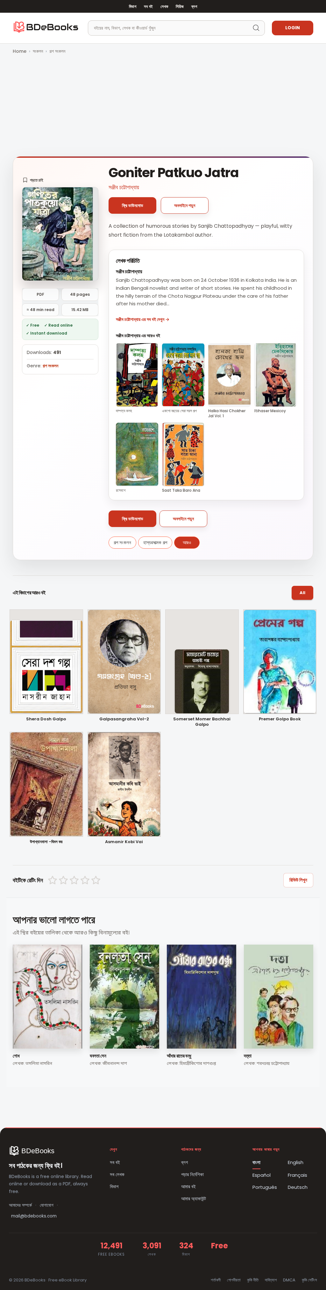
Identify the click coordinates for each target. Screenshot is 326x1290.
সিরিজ (179, 6)
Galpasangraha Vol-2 (124, 719)
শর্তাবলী (216, 1280)
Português (264, 1187)
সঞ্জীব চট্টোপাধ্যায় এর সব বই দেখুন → (142, 319)
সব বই (148, 6)
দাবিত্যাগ (271, 1280)
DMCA (289, 1280)
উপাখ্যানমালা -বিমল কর (46, 842)
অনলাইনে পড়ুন (184, 205)
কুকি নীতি (253, 1280)
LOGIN (292, 27)
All (302, 593)
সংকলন (38, 51)
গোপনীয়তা (234, 1280)
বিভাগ (132, 6)
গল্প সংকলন (57, 51)
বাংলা (256, 1162)
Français (297, 1175)
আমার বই (188, 1186)
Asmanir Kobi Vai (124, 842)
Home (19, 51)
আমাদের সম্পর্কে (20, 1205)
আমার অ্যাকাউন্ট (193, 1198)
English (295, 1162)
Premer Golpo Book (280, 719)
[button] (33, 180)
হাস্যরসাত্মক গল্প (155, 542)
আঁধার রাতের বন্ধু (179, 1055)
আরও (187, 542)
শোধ (16, 1055)
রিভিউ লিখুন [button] (298, 880)
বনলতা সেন (98, 1055)
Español (261, 1175)
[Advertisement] (163, 105)
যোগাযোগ (46, 1205)
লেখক (164, 6)
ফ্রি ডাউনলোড (132, 205)
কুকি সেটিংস (309, 1280)
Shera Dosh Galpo (46, 719)
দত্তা (248, 1055)
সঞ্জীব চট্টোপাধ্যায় (124, 187)
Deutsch (298, 1187)
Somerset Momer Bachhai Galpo (201, 722)
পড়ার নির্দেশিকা (192, 1174)
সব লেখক (117, 1174)
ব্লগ (194, 6)
